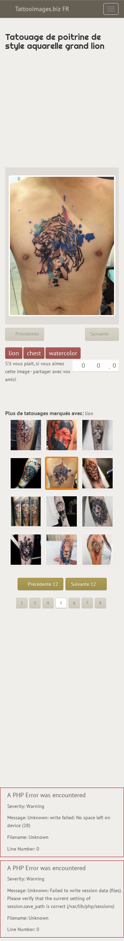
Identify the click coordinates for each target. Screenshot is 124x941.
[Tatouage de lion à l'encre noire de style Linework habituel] (98, 512)
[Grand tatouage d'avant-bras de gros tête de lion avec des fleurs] (62, 512)
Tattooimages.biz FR (41, 9)
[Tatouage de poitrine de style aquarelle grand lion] (62, 473)
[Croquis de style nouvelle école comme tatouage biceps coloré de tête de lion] (98, 473)
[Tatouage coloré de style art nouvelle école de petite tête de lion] (26, 550)
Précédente (26, 334)
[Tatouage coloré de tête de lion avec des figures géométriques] (62, 550)
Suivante (100, 334)
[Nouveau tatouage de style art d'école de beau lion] (26, 512)
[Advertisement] (62, 109)
